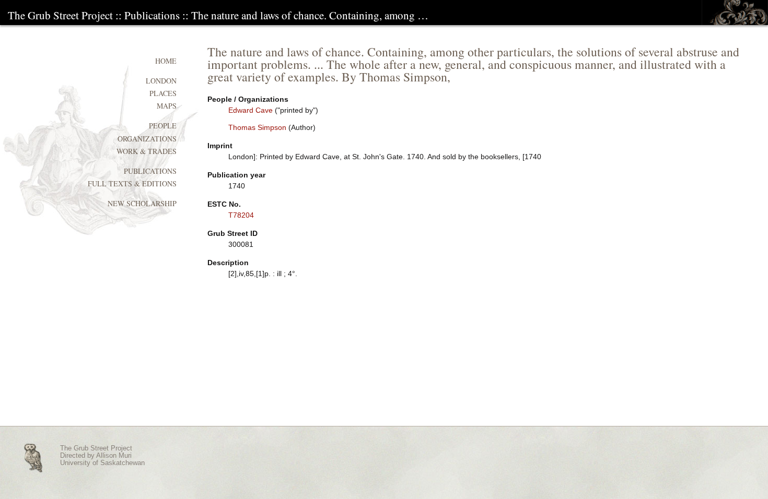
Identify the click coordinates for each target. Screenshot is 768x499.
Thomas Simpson (257, 127)
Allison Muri (114, 455)
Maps (167, 106)
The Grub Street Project (60, 15)
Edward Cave (250, 110)
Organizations (147, 139)
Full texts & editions (132, 183)
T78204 (241, 215)
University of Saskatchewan (102, 463)
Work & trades (147, 151)
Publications (152, 15)
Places (163, 93)
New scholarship (142, 203)
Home (166, 61)
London (161, 81)
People (163, 125)
